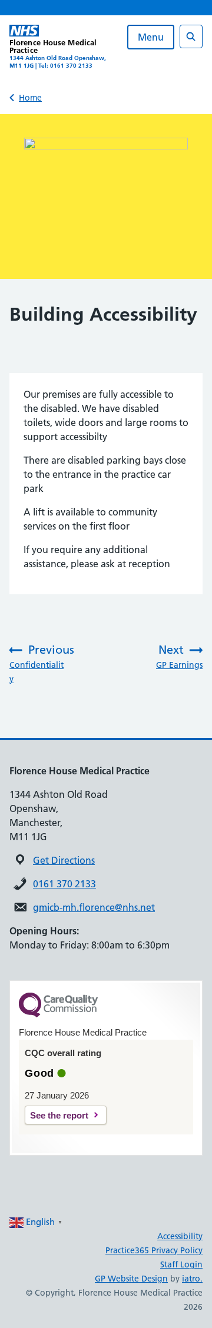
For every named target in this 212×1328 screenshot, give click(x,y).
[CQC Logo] (58, 1014)
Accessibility (180, 1236)
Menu (151, 37)
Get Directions (64, 860)
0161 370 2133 (64, 884)
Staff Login (181, 1264)
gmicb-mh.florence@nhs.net (94, 907)
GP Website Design (131, 1278)
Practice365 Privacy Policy (154, 1250)
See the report (59, 1115)
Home (30, 97)
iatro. (192, 1278)
